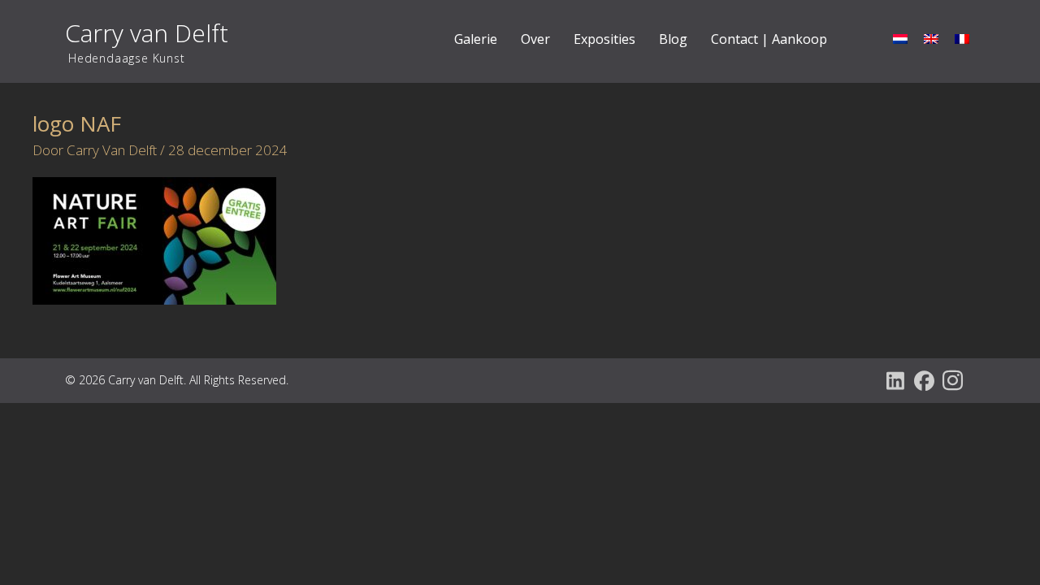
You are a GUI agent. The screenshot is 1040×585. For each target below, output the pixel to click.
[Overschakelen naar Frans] (962, 38)
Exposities (604, 39)
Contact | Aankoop (769, 39)
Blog (673, 39)
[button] (896, 380)
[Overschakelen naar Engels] (931, 38)
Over (535, 39)
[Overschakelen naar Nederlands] (900, 38)
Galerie (475, 39)
